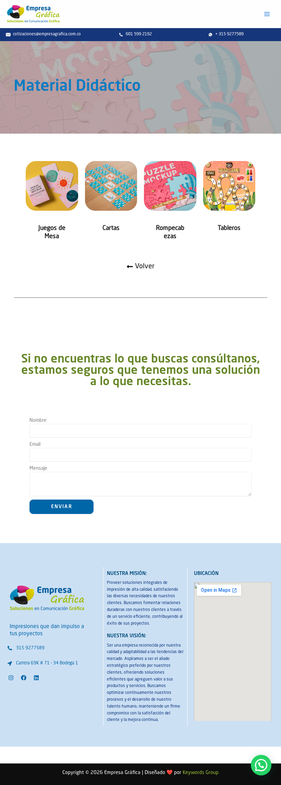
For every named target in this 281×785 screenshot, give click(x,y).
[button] (261, 765)
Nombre (38, 420)
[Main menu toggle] (267, 14)
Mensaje (38, 468)
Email (34, 444)
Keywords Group (201, 772)
